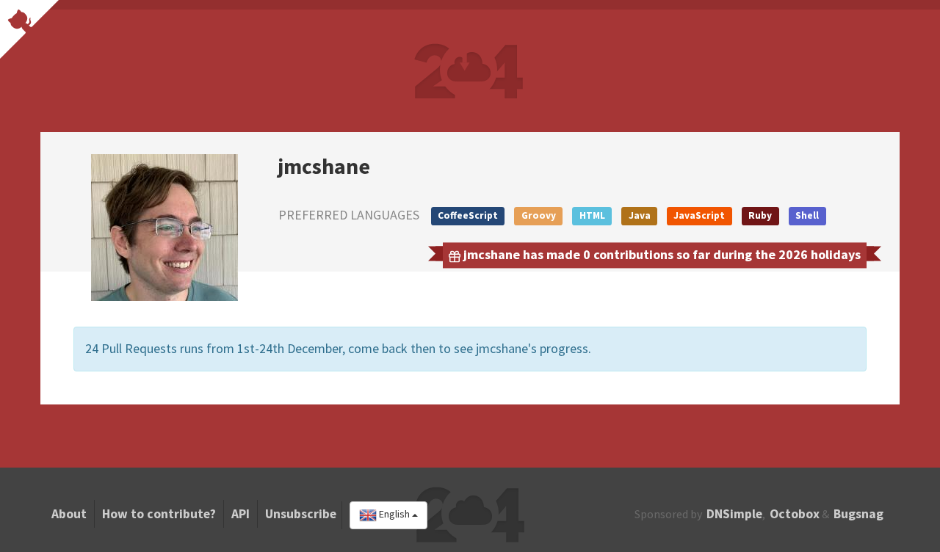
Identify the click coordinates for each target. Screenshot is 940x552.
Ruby (760, 215)
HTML (592, 215)
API (240, 514)
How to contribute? (159, 514)
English (394, 514)
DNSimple (734, 514)
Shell (807, 215)
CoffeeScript (468, 215)
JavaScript (699, 215)
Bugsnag (858, 514)
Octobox (795, 514)
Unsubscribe (300, 514)
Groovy (538, 215)
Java (640, 215)
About (69, 514)
